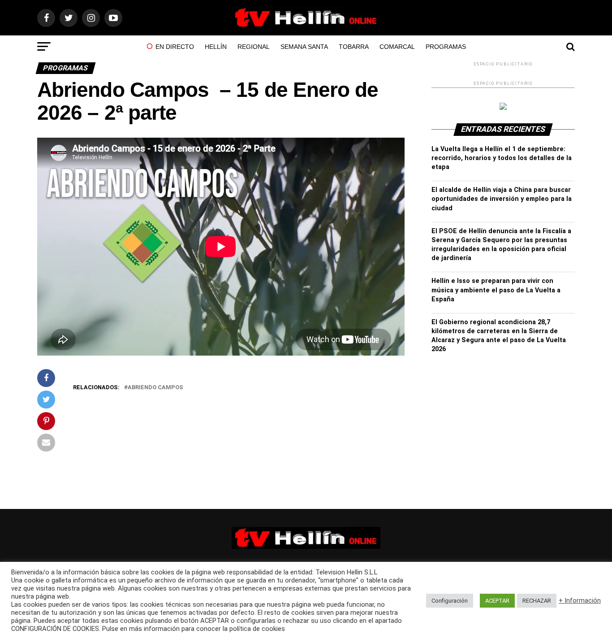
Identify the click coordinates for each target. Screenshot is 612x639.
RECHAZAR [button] (536, 600)
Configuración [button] (449, 600)
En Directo (174, 46)
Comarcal (397, 46)
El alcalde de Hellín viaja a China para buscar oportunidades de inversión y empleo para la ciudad (501, 199)
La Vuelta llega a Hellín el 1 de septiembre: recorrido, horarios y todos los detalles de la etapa (501, 158)
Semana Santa (304, 46)
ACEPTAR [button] (497, 600)
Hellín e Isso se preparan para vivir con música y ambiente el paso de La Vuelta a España (495, 290)
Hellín (216, 46)
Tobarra (354, 46)
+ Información (580, 600)
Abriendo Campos (155, 388)
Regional (253, 46)
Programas (446, 46)
